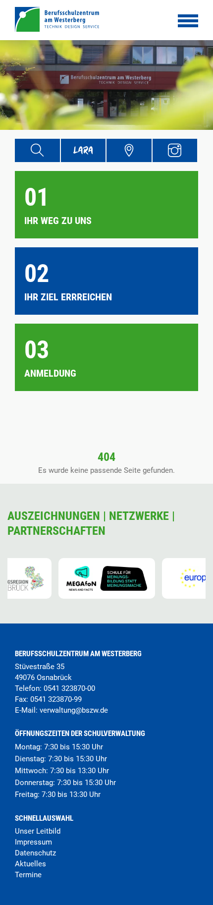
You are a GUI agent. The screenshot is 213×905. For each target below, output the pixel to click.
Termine (28, 874)
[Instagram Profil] (175, 150)
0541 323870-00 (69, 688)
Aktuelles (30, 863)
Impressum (33, 842)
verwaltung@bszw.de (74, 710)
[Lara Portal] (83, 150)
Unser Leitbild (37, 831)
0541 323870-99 (56, 699)
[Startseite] (57, 29)
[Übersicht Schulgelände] (129, 150)
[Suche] (37, 150)
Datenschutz (35, 852)
